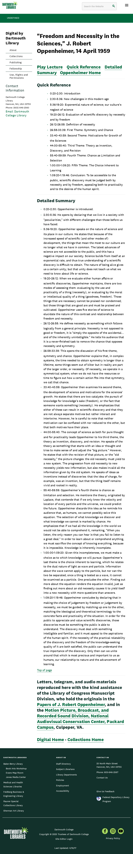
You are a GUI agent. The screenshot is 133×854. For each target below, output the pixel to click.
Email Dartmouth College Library (17, 113)
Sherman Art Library (13, 810)
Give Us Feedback (105, 791)
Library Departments (66, 774)
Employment (62, 785)
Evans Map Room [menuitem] (14, 772)
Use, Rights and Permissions (19, 76)
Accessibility (62, 790)
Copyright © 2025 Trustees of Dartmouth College (64, 834)
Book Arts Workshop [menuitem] (16, 768)
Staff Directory (63, 763)
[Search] (113, 6)
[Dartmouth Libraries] (10, 5)
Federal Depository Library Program (116, 799)
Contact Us (102, 777)
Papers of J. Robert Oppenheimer (71, 704)
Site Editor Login (64, 838)
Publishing (16, 62)
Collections (16, 56)
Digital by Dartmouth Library (16, 38)
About (13, 50)
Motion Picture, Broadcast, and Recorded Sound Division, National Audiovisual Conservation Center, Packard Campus (80, 718)
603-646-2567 (111, 772)
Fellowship (16, 68)
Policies (60, 780)
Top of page (44, 670)
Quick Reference (84, 67)
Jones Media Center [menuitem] (16, 777)
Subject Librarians (65, 769)
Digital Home (50, 739)
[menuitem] (105, 831)
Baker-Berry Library (13, 763)
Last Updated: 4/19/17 (65, 848)
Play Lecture (50, 67)
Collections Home (85, 739)
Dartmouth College (63, 829)
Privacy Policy (113, 838)
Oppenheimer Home (80, 72)
